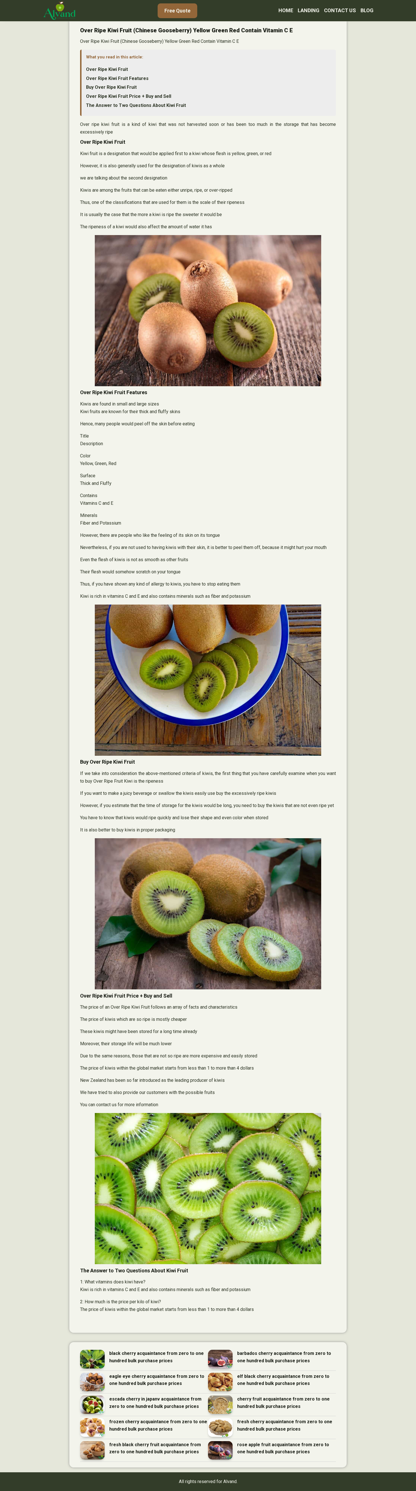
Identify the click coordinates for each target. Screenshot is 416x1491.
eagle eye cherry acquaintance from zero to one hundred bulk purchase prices (156, 1380)
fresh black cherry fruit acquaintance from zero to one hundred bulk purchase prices (155, 1448)
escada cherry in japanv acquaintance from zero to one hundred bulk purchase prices (155, 1402)
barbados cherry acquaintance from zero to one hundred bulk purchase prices (284, 1357)
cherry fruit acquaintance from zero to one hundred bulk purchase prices (283, 1402)
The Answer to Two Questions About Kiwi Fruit (136, 105)
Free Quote (177, 11)
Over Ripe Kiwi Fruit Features (117, 78)
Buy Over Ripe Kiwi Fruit (111, 87)
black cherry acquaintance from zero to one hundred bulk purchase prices (156, 1357)
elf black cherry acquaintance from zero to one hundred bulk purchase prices (283, 1380)
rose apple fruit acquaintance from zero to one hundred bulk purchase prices (283, 1448)
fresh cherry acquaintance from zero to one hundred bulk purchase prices (284, 1425)
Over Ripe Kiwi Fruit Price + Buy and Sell (128, 96)
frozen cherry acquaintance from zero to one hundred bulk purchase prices (158, 1425)
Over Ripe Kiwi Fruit (107, 69)
